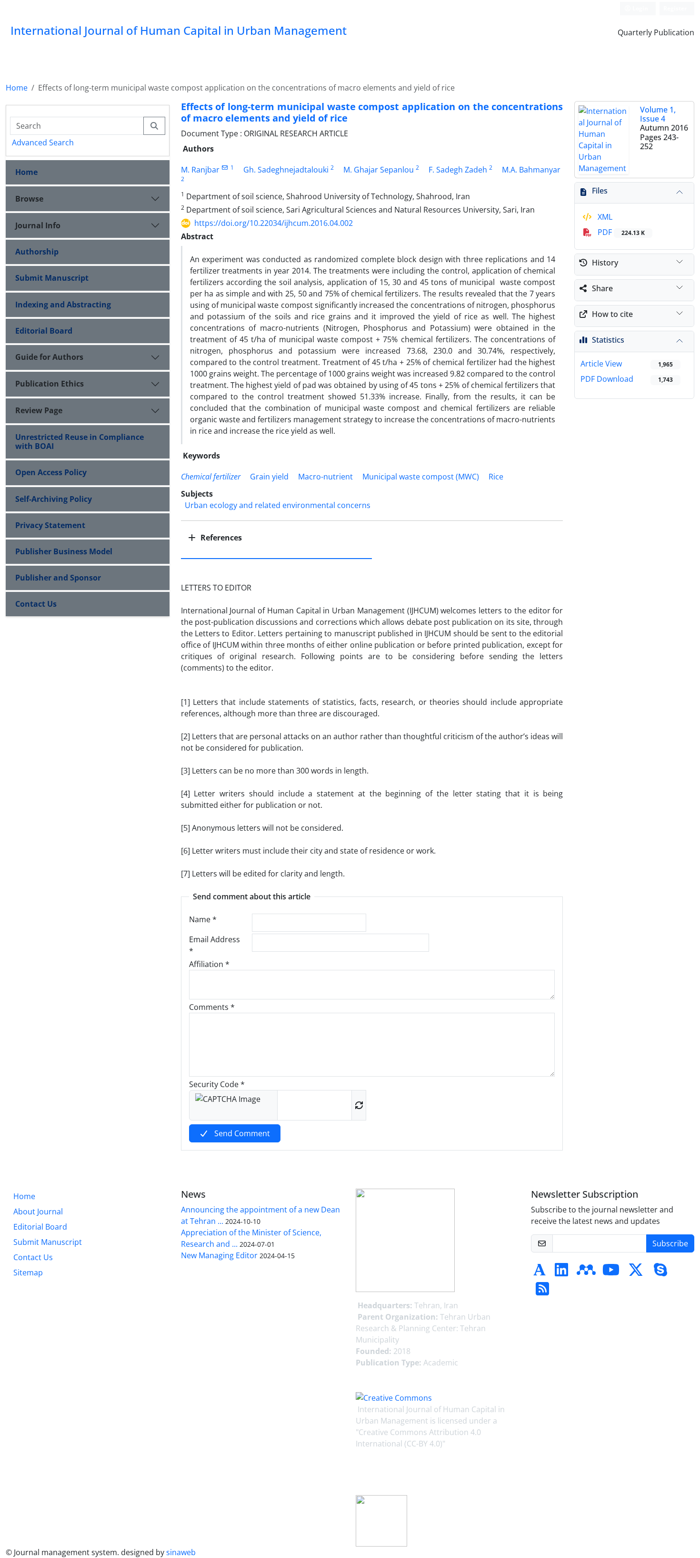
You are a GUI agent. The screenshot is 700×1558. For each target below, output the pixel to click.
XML (604, 217)
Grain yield (269, 476)
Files (600, 190)
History (605, 262)
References (220, 537)
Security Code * (217, 1084)
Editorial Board (43, 331)
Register (675, 8)
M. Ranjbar (200, 169)
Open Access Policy (51, 472)
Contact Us (36, 604)
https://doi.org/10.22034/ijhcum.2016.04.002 (273, 223)
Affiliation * (209, 964)
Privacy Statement (50, 525)
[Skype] (660, 1272)
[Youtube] (611, 1272)
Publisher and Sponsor (58, 577)
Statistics (608, 340)
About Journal (38, 1211)
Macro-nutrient (325, 476)
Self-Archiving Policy (53, 499)
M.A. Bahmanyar (531, 169)
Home (17, 87)
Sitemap (28, 1272)
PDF (620, 232)
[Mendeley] (586, 1272)
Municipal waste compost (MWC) (420, 476)
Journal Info (37, 225)
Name (203, 919)
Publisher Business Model (63, 551)
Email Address (214, 945)
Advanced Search (43, 142)
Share (602, 288)
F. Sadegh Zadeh (458, 169)
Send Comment (241, 1133)
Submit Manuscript (52, 278)
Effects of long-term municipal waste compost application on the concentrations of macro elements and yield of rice (372, 112)
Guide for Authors (49, 357)
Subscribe (670, 1243)
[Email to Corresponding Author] (225, 167)
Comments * (212, 1007)
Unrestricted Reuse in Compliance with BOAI (79, 441)
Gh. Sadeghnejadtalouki (286, 169)
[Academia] (539, 1272)
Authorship (37, 251)
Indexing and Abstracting (63, 304)
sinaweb (181, 1552)
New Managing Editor (219, 1255)
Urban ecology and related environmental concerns (277, 505)
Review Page (38, 410)
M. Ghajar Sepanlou (378, 169)
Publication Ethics (49, 383)
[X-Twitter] (635, 1272)
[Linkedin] (561, 1272)
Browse (29, 198)
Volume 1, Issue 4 (658, 114)
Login (639, 8)
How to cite (612, 314)
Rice (496, 476)
